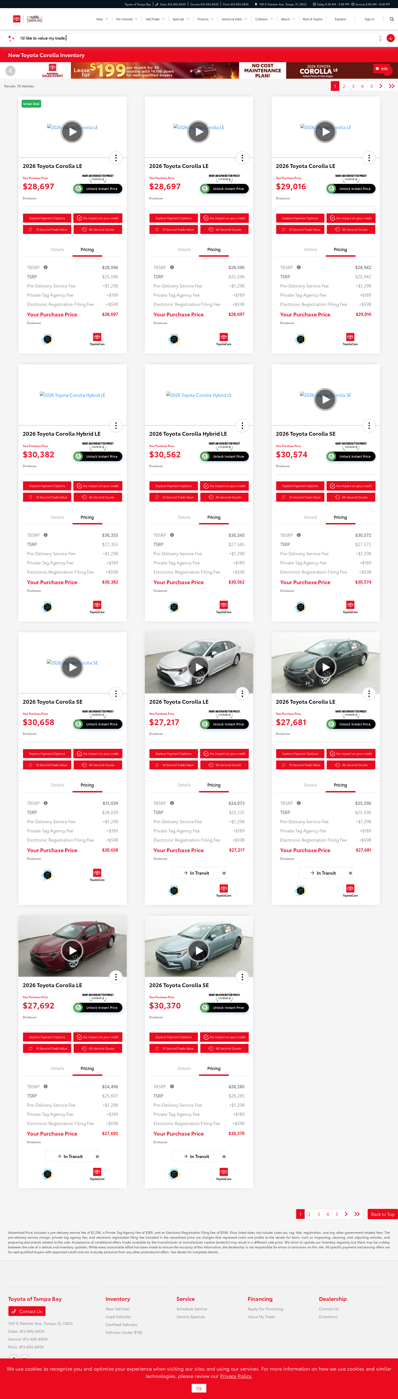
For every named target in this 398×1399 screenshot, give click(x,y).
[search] (392, 19)
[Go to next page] (381, 86)
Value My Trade (261, 1316)
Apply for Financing (265, 1308)
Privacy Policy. (236, 1375)
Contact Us (30, 1311)
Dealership (333, 1298)
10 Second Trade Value (51, 229)
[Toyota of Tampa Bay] (28, 18)
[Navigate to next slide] (394, 71)
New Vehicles (118, 1308)
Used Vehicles (118, 1316)
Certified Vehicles (121, 1324)
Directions (328, 1316)
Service (186, 1298)
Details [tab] (57, 249)
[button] (116, 158)
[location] (256, 4)
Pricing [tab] (87, 249)
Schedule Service (192, 1308)
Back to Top (382, 1214)
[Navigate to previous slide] (4, 71)
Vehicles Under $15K (124, 1332)
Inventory (118, 1298)
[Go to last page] (392, 86)
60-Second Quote (101, 229)
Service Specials (191, 1316)
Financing (260, 1298)
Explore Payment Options (47, 218)
